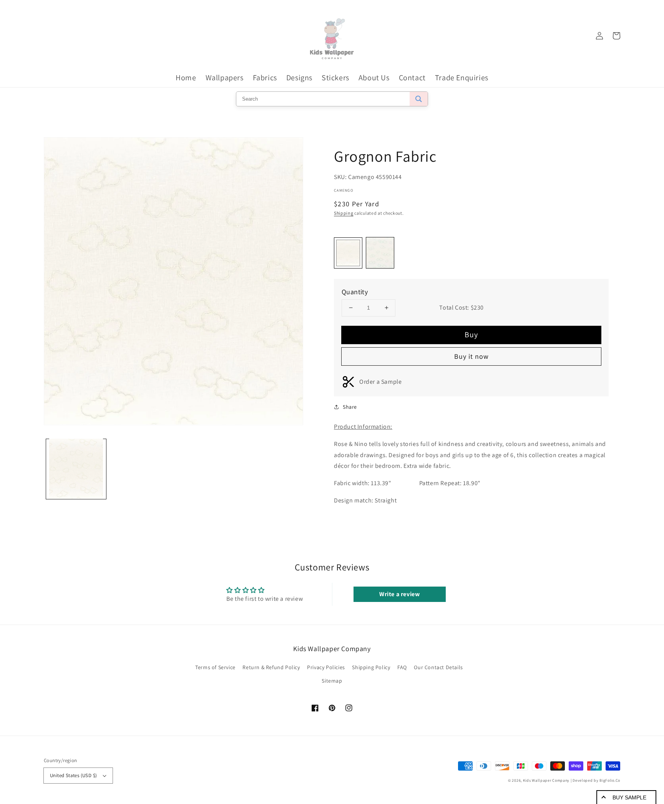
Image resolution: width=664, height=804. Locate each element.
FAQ (402, 667)
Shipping (344, 213)
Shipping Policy (371, 667)
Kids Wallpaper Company (546, 780)
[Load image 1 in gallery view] (76, 468)
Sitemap (332, 680)
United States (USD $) (73, 775)
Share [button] (350, 406)
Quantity (355, 291)
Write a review (399, 594)
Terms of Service (215, 667)
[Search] (419, 99)
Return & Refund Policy (271, 667)
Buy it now (471, 356)
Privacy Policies (326, 667)
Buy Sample (629, 797)
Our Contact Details (438, 667)
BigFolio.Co (609, 780)
